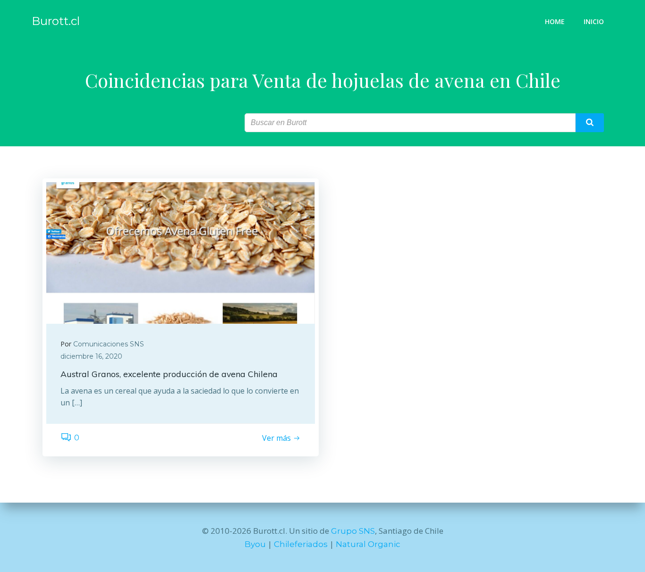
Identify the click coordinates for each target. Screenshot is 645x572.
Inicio (594, 21)
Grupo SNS (353, 531)
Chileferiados (301, 544)
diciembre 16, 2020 (91, 356)
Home (555, 21)
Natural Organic (368, 544)
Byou (255, 544)
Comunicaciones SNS (108, 344)
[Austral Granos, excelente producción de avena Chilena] (180, 252)
